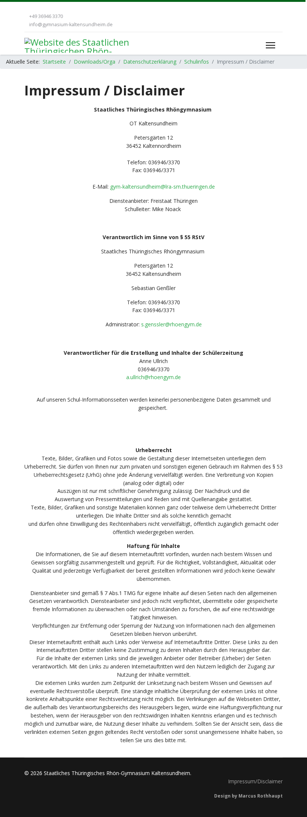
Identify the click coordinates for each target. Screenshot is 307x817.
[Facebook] (26, 7)
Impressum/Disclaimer (255, 781)
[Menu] (270, 45)
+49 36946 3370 (46, 16)
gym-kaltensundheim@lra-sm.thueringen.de (162, 186)
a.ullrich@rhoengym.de (153, 377)
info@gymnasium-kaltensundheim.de (71, 24)
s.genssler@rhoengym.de (171, 324)
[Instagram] (38, 7)
